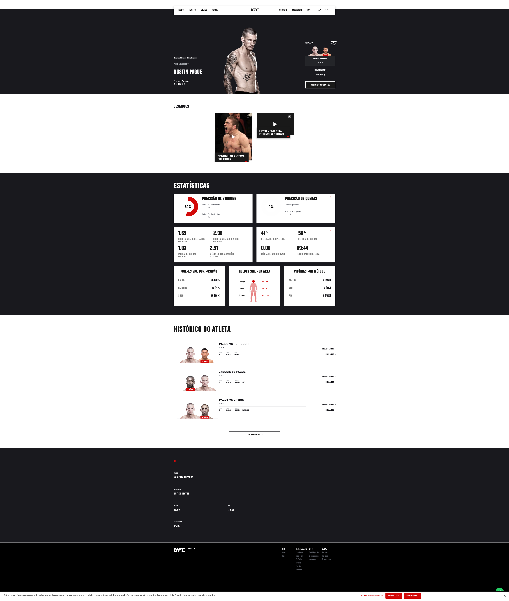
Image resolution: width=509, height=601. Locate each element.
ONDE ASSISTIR (297, 10)
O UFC (311, 549)
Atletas (204, 10)
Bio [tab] (175, 461)
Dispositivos (314, 556)
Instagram (299, 556)
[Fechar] (505, 596)
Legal (324, 549)
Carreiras (285, 552)
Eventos (181, 10)
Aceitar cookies (412, 596)
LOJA (319, 10)
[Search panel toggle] (327, 10)
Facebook (299, 552)
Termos (325, 552)
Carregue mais (255, 434)
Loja (284, 556)
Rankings (192, 10)
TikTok (298, 563)
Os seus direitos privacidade (372, 596)
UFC (283, 549)
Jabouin (225, 372)
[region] (254, 596)
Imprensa (312, 559)
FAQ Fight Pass (315, 552)
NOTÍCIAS (215, 10)
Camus (239, 399)
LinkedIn (299, 570)
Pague (224, 344)
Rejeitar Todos (393, 596)
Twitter (298, 566)
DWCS (309, 10)
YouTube (299, 559)
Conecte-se (283, 10)
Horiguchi (241, 344)
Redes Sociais (301, 549)
